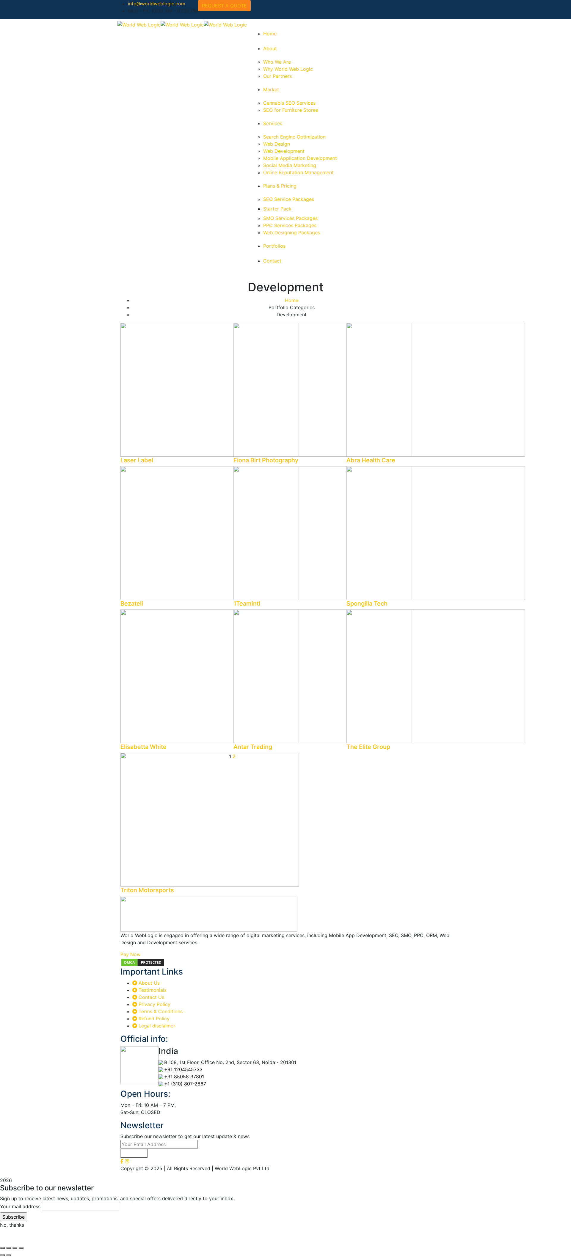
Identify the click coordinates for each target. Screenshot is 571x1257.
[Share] (8, 1248)
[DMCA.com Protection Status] (142, 962)
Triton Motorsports (147, 890)
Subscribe (134, 1153)
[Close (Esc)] (2, 1248)
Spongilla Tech (367, 603)
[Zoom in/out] (21, 1248)
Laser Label (136, 460)
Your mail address (20, 1206)
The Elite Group (368, 746)
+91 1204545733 (183, 1069)
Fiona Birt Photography (265, 460)
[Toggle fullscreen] (14, 1248)
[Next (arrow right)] (8, 1255)
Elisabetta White (143, 746)
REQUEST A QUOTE (224, 6)
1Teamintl (246, 603)
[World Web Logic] (139, 24)
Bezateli (131, 603)
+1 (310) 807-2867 (185, 1084)
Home (291, 300)
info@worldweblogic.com (156, 4)
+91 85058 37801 (184, 1077)
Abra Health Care (370, 460)
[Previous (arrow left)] (2, 1255)
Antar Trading (252, 746)
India (168, 1051)
